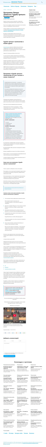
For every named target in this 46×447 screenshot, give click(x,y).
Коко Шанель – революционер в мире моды (36, 389)
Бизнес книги (7, 17)
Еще (35, 6)
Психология (6, 6)
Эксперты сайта (18, 433)
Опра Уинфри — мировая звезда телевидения (8, 400)
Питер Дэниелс (6, 47)
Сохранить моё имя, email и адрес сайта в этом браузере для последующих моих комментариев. (13, 353)
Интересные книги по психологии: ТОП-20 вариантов (7, 367)
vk (5, 265)
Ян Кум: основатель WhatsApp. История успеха (22, 422)
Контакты (31, 433)
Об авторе (11, 433)
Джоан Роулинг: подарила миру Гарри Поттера (22, 378)
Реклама (26, 433)
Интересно (30, 6)
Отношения (23, 6)
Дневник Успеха (16, 2)
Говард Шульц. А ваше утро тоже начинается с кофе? (22, 367)
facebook (6, 267)
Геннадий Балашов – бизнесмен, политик (7, 378)
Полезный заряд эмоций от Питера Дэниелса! (36, 377)
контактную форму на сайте (10, 269)
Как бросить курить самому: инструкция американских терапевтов (34, 14)
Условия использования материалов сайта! (30, 443)
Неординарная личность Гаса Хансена (36, 423)
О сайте (5, 433)
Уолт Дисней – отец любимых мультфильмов (22, 389)
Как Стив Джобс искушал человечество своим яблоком (8, 422)
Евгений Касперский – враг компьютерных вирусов (36, 400)
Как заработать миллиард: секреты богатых (34, 23)
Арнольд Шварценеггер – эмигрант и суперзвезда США (22, 401)
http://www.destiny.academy (8, 257)
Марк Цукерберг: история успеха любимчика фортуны (36, 412)
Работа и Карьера (15, 6)
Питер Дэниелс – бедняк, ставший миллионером (8, 412)
